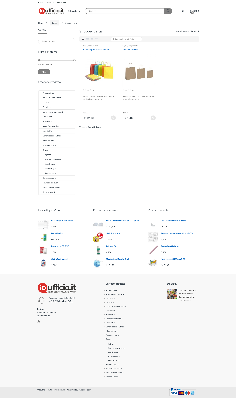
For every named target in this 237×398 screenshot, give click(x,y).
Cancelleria (47, 102)
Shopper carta (93, 46)
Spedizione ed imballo (51, 187)
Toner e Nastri (49, 192)
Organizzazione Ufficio (52, 136)
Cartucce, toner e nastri (53, 112)
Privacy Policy (72, 390)
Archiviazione (48, 93)
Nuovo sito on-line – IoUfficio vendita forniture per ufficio (187, 293)
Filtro (44, 72)
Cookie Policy (85, 390)
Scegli (113, 117)
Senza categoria (49, 178)
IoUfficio (42, 390)
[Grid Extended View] (83, 39)
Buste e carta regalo (53, 159)
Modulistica (47, 131)
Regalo (54, 23)
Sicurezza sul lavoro (51, 183)
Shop (49, 2)
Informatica (47, 121)
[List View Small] (92, 39)
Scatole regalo (51, 168)
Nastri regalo (50, 164)
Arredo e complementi (52, 97)
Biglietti (48, 154)
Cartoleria (47, 107)
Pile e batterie (48, 140)
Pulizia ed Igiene (49, 145)
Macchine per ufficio (51, 126)
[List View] (96, 39)
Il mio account (61, 2)
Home (40, 2)
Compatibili (47, 116)
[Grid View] (87, 39)
